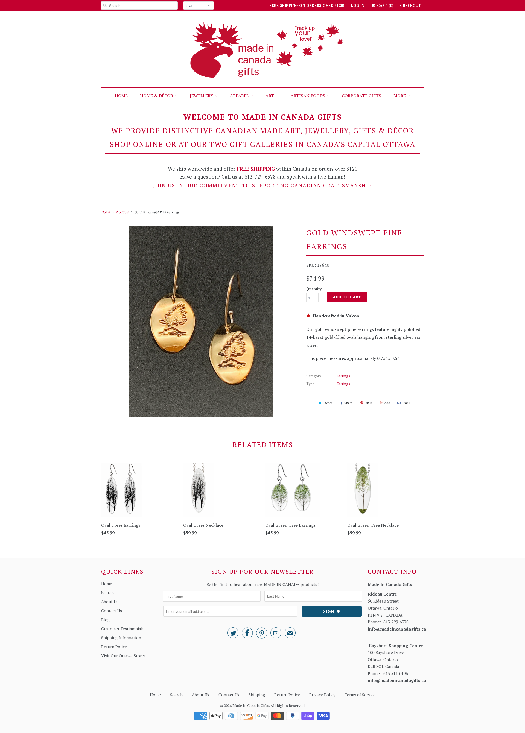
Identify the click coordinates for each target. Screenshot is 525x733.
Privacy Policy (322, 694)
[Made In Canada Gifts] (262, 50)
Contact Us (111, 610)
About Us (109, 601)
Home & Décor (156, 96)
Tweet (327, 403)
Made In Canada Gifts (250, 705)
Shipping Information (121, 637)
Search (107, 592)
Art (270, 96)
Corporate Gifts (361, 96)
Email (406, 403)
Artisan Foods (308, 96)
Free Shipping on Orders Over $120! (306, 5)
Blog (105, 619)
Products (122, 212)
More (399, 96)
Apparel (239, 96)
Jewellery (201, 96)
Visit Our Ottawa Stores (123, 655)
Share (348, 403)
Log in (357, 5)
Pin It (368, 403)
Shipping (257, 694)
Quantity (314, 288)
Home (121, 96)
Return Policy (114, 646)
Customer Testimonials (122, 628)
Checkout (410, 5)
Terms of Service (360, 694)
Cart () (384, 5)
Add (387, 403)
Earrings (343, 375)
